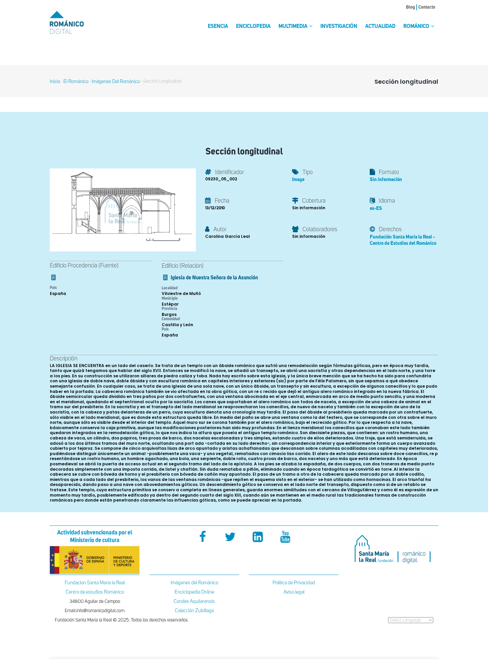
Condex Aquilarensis (194, 601)
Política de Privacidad (294, 582)
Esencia (218, 26)
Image (298, 179)
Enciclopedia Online (194, 592)
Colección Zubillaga (194, 610)
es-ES (376, 208)
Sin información (386, 179)
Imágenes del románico (116, 81)
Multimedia (293, 26)
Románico (416, 26)
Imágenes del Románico (194, 582)
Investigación (338, 26)
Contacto (426, 7)
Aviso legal (294, 592)
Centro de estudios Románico (95, 592)
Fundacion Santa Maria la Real (95, 582)
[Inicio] (78, 22)
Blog (410, 7)
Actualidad (380, 26)
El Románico (75, 81)
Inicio (55, 81)
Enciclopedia (253, 26)
